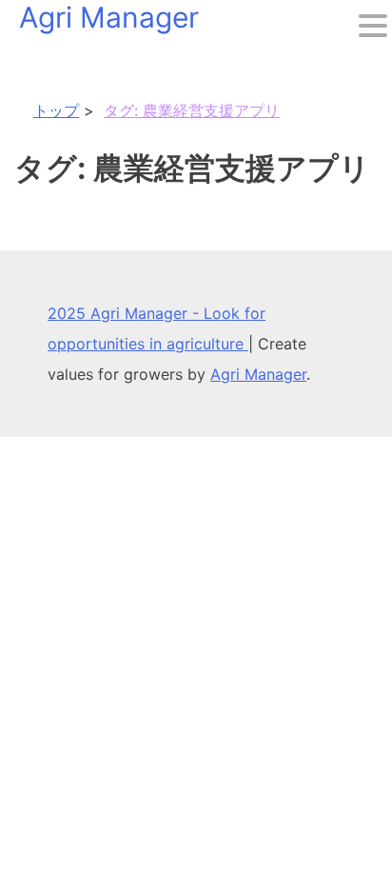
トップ (56, 110)
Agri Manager (258, 374)
